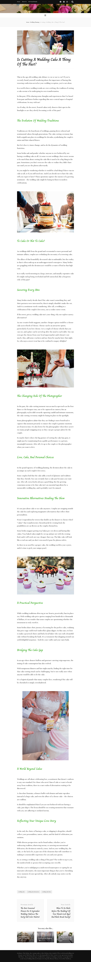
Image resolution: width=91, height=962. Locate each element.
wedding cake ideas (46, 891)
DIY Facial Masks (32, 1)
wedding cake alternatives (33, 891)
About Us (24, 1)
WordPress (68, 959)
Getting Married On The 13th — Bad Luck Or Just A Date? (65, 939)
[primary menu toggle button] (45, 15)
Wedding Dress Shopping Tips (45, 939)
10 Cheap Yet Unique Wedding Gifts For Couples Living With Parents (24, 937)
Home (18, 1)
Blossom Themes (54, 959)
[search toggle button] (72, 2)
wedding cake (21, 891)
